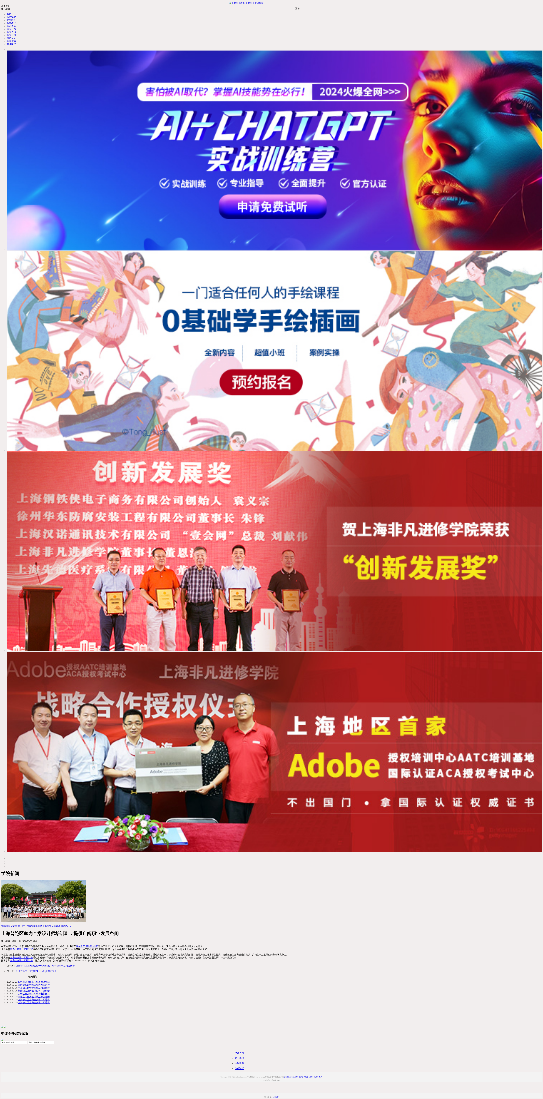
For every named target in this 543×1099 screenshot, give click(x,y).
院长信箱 (11, 41)
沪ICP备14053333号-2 (292, 1077)
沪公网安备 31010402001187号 (311, 1077)
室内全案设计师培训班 (87, 946)
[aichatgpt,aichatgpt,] (274, 249)
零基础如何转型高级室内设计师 (34, 987)
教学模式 (11, 23)
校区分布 (11, 29)
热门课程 (11, 17)
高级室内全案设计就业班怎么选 (34, 996)
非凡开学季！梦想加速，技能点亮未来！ (36, 971)
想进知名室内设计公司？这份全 (34, 990)
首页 (9, 14)
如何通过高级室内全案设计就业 (34, 982)
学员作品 (11, 26)
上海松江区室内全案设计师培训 (34, 999)
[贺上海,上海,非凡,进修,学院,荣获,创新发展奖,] (274, 650)
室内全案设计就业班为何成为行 (34, 985)
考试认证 (11, 38)
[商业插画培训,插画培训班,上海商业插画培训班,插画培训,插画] (274, 450)
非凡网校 (11, 44)
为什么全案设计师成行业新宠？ (34, 993)
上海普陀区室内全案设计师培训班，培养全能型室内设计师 (45, 966)
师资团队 (11, 20)
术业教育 (275, 1097)
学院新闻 (11, 35)
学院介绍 (11, 32)
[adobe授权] (274, 851)
